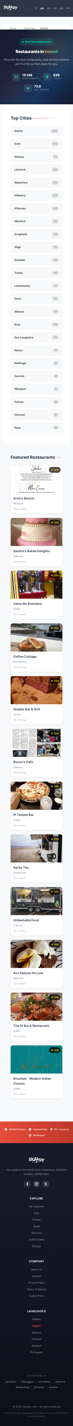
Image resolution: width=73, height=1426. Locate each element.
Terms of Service (36, 1289)
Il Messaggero (27, 1382)
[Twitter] (45, 1184)
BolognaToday (22, 1387)
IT (36, 8)
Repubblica (10, 1382)
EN (42, 8)
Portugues (37, 1352)
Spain (36, 1226)
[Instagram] (36, 1184)
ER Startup (39, 1387)
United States (36, 1239)
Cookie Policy (36, 1295)
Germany (36, 1232)
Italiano (36, 1319)
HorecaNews (44, 1382)
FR (55, 8)
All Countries (36, 1206)
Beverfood (60, 1382)
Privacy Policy (36, 1282)
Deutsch (36, 1345)
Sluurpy (36, 1246)
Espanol (36, 1332)
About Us (36, 1269)
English (36, 1325)
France (37, 1219)
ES (48, 8)
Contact (36, 1276)
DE (61, 8)
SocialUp (53, 1387)
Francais (36, 1338)
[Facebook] (27, 1184)
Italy (36, 1213)
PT (68, 8)
